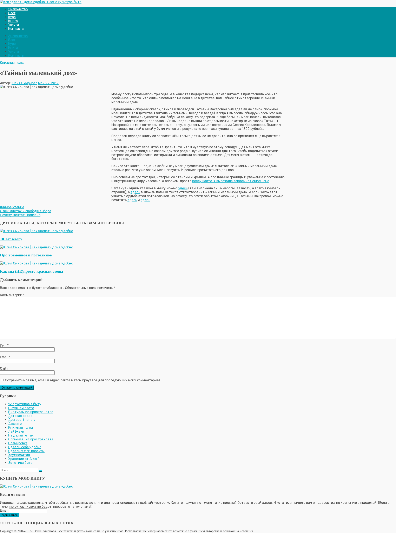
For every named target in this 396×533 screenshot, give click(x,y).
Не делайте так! (21, 435)
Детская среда (20, 416)
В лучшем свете (21, 408)
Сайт (4, 368)
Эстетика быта (20, 463)
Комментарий (12, 295)
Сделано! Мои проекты (26, 451)
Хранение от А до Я (24, 459)
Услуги (13, 25)
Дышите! (15, 424)
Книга (13, 21)
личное (6, 207)
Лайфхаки (16, 431)
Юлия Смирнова (24, 83)
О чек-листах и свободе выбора (25, 211)
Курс (12, 17)
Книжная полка (12, 63)
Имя (4, 345)
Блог (11, 13)
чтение (18, 207)
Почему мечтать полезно (20, 215)
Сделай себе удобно (24, 447)
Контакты (16, 29)
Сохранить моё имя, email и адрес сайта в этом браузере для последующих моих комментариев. (83, 380)
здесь (182, 188)
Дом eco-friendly (21, 420)
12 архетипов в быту (24, 404)
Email (5, 357)
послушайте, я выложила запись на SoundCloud (230, 181)
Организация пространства (30, 439)
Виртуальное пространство (30, 412)
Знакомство (18, 9)
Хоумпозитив (19, 455)
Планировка (17, 443)
